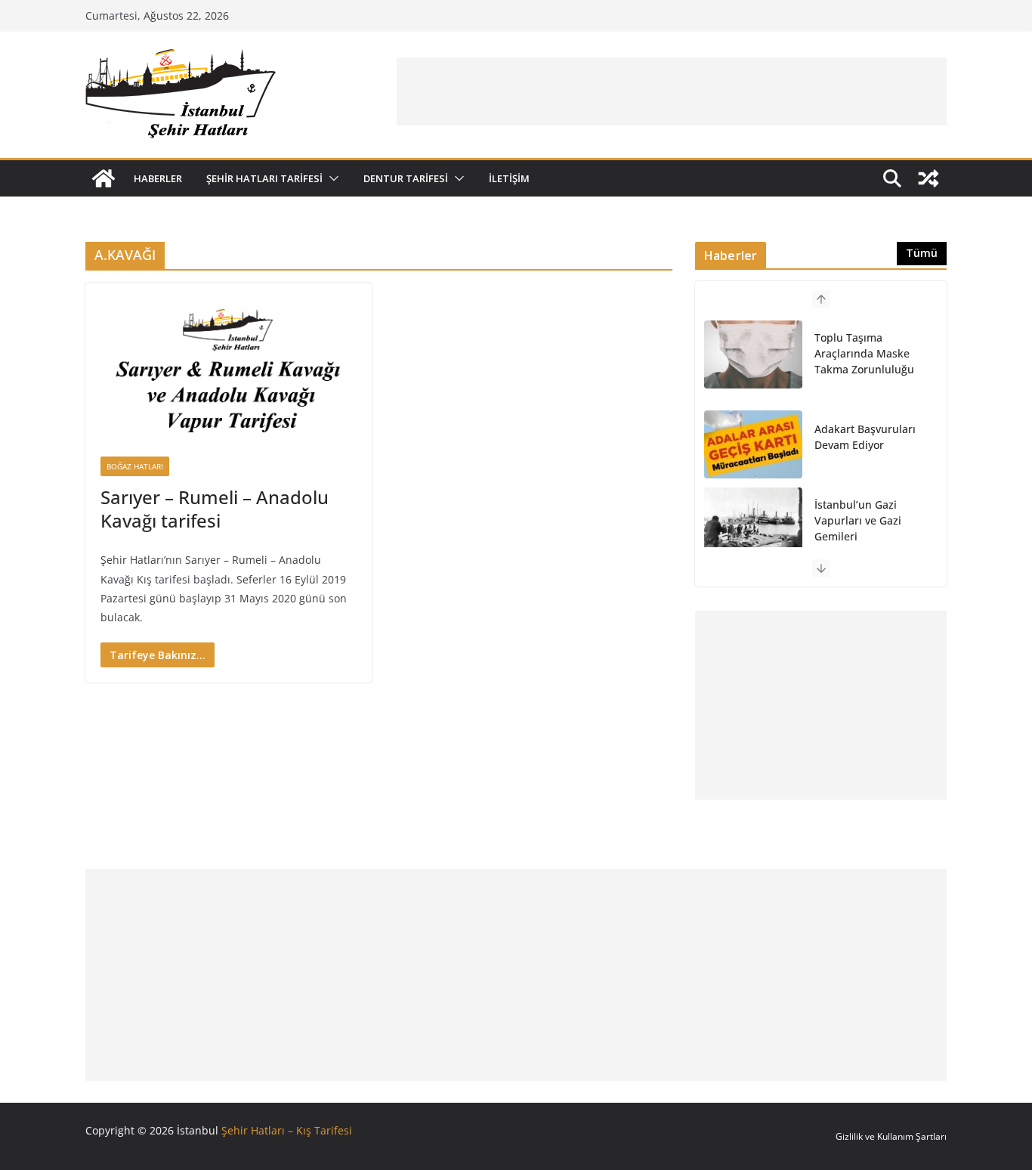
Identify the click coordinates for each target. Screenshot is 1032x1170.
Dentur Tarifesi (405, 178)
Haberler (158, 178)
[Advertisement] (672, 91)
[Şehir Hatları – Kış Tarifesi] (103, 178)
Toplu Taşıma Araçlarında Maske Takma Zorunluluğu (864, 353)
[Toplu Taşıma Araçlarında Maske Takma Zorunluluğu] (753, 354)
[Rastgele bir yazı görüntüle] (928, 178)
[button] (331, 178)
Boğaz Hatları (135, 466)
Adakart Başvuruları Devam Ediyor (865, 437)
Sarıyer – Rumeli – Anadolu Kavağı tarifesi (214, 508)
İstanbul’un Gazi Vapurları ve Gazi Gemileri (857, 520)
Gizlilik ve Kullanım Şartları (891, 1136)
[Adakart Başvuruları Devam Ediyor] (753, 444)
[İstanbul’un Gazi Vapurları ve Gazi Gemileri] (753, 522)
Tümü (922, 253)
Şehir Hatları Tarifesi (264, 178)
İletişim (509, 178)
